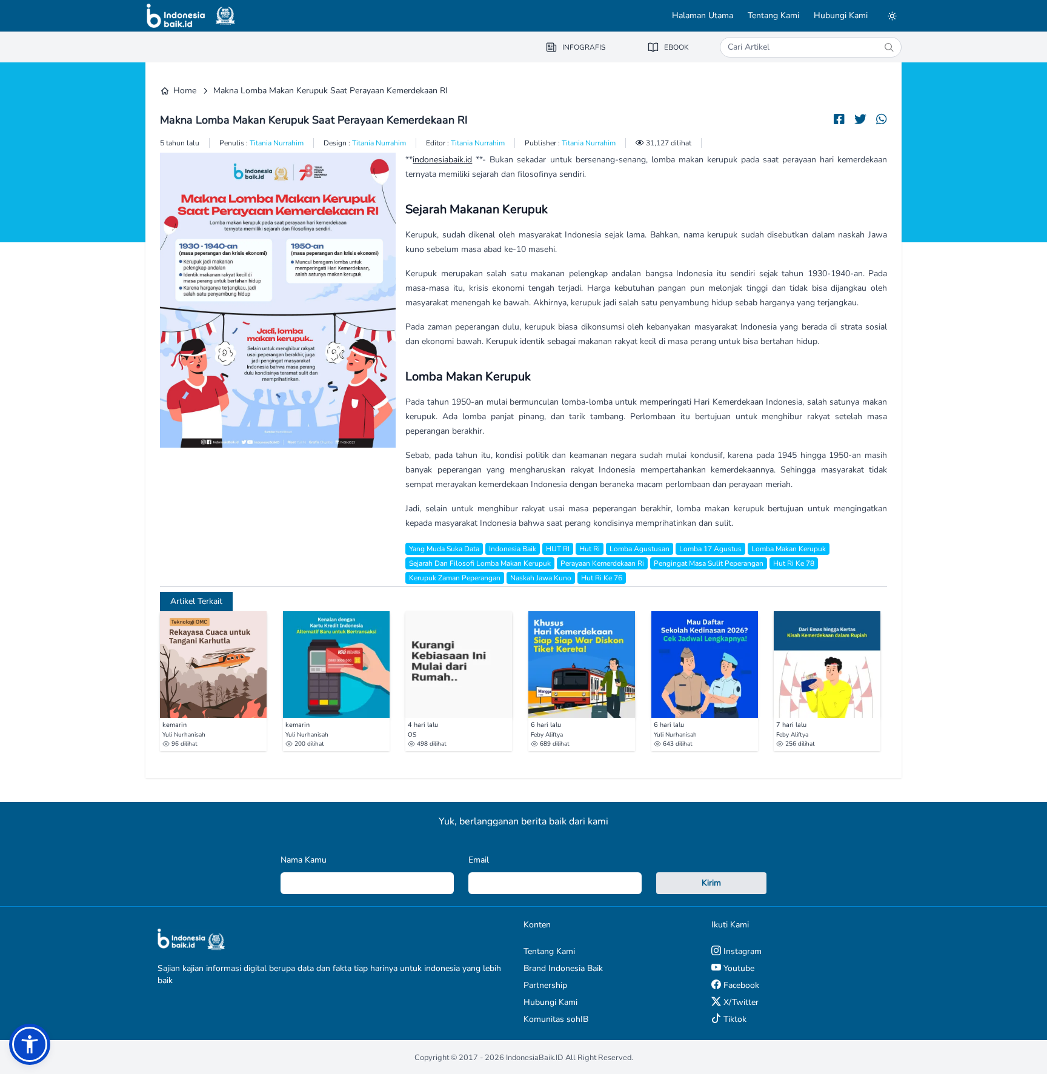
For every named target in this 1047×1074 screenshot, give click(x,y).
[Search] (889, 47)
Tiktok (733, 1019)
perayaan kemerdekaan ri (602, 563)
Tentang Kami (773, 15)
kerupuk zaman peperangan (454, 578)
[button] (29, 1044)
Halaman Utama (702, 15)
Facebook (740, 985)
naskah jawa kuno (540, 578)
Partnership (545, 985)
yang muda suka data (444, 549)
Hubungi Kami (841, 15)
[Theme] (892, 15)
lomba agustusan (640, 549)
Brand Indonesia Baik (563, 968)
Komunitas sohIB (556, 1019)
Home (184, 90)
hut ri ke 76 (601, 578)
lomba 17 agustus (710, 549)
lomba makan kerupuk (788, 549)
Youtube (737, 968)
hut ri (589, 549)
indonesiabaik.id (442, 159)
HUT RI (558, 549)
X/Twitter (740, 1002)
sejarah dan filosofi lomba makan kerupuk (480, 563)
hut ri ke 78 (793, 563)
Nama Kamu (304, 860)
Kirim (711, 883)
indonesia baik (512, 549)
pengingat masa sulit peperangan (708, 563)
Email (478, 860)
